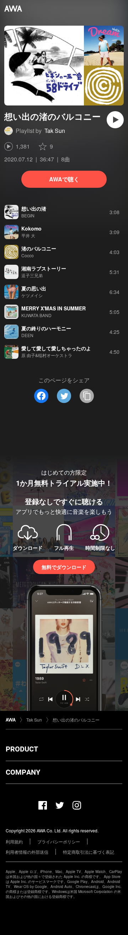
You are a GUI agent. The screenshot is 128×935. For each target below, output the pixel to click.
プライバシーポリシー (58, 841)
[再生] (115, 119)
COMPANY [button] (23, 772)
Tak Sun (54, 130)
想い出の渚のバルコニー (76, 720)
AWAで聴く (64, 179)
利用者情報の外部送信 (27, 852)
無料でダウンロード (64, 566)
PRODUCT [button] (22, 749)
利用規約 (14, 841)
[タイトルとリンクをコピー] (87, 396)
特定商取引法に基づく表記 (88, 852)
